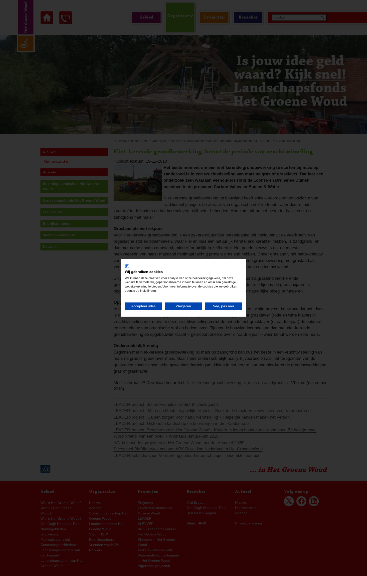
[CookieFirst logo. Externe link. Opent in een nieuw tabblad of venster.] (127, 266)
